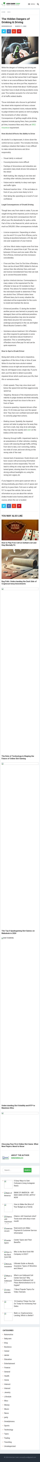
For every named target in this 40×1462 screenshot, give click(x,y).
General (7, 1372)
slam (29, 430)
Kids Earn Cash (14, 1457)
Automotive (8, 1334)
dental (6, 1355)
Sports (6, 1426)
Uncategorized (10, 1446)
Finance (7, 1368)
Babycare (7, 1339)
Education (8, 1359)
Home (3, 12)
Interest (7, 1384)
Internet (7, 1388)
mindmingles (7, 26)
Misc (9, 12)
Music (6, 1409)
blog (6, 1343)
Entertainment (9, 1363)
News (6, 1413)
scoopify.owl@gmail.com (28, 1457)
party (6, 1417)
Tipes (6, 1434)
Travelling (8, 1442)
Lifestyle (7, 1397)
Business (8, 1347)
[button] (31, 4)
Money (7, 1405)
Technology (8, 1430)
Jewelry (7, 1392)
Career (6, 1351)
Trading (7, 1438)
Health (6, 1376)
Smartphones (9, 1421)
